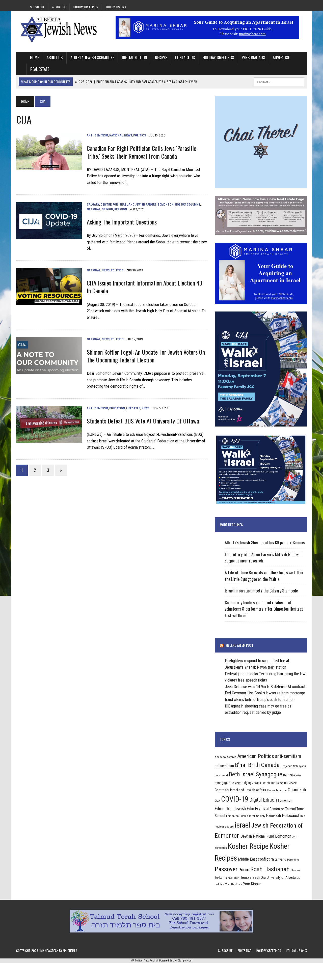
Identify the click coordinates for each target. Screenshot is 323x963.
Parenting (293, 859)
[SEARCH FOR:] (279, 81)
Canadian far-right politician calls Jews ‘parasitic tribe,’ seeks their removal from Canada (141, 152)
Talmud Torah (231, 878)
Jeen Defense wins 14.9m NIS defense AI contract (265, 686)
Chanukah (297, 789)
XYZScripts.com (183, 960)
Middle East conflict (254, 859)
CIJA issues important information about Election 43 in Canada (144, 286)
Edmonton (166, 204)
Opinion (107, 209)
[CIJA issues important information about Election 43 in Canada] (49, 301)
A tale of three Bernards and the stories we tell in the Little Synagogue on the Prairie (264, 576)
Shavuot (295, 870)
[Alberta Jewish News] (62, 29)
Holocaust (290, 815)
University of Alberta (281, 877)
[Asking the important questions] (49, 235)
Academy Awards (225, 757)
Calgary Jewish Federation (258, 783)
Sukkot (219, 878)
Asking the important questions (122, 221)
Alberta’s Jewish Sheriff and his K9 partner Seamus (265, 543)
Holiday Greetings (85, 7)
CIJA (217, 800)
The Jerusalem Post (238, 645)
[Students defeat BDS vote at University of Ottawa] (49, 439)
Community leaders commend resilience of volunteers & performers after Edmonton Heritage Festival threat (264, 609)
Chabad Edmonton (277, 790)
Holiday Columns (187, 204)
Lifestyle (133, 408)
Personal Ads (253, 57)
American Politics (255, 756)
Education (117, 408)
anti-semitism (288, 756)
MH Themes (70, 950)
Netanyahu (278, 859)
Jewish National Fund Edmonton (266, 836)
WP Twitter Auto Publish (144, 960)
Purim (243, 869)
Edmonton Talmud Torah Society (245, 816)
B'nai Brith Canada (257, 765)
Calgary (93, 204)
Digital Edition (134, 57)
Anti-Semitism (97, 135)
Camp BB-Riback (286, 783)
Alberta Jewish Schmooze (92, 57)
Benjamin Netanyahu (293, 766)
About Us (55, 57)
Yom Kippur (252, 884)
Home (34, 57)
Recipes (161, 57)
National (116, 135)
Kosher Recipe (248, 846)
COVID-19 (234, 799)
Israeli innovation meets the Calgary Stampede (261, 591)
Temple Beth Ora (253, 877)
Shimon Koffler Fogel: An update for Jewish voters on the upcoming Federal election (146, 355)
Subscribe (37, 7)
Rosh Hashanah (270, 869)
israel (242, 825)
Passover (226, 869)
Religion (120, 209)
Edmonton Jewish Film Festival (242, 808)
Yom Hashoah (233, 884)
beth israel (221, 775)
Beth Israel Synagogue (255, 774)
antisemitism (224, 765)
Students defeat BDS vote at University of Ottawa (143, 420)
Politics (139, 135)
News (128, 135)
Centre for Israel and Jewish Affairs (128, 204)
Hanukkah (273, 815)
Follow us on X (116, 7)
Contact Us (185, 57)
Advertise (59, 7)
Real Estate (39, 69)
